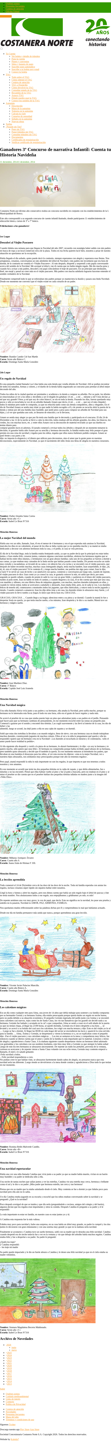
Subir (2, 1389)
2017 (9, 1373)
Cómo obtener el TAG (22, 80)
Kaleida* (15, 1439)
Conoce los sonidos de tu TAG (26, 100)
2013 (9, 1384)
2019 (9, 1368)
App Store (34, 1429)
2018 (9, 1371)
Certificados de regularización (25, 140)
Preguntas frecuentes (15, 6)
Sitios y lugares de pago (22, 64)
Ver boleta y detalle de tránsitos (26, 56)
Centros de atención (15, 9)
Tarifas (9, 124)
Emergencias (6, 16)
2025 (9, 1352)
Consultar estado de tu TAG (24, 90)
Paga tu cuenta (18, 59)
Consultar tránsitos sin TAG (24, 134)
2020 (9, 1365)
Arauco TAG (18, 95)
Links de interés (13, 1399)
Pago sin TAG (18, 129)
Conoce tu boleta (19, 72)
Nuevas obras (18, 121)
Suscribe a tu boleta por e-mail (25, 69)
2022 (9, 1360)
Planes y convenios (20, 61)
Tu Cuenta (10, 53)
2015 (9, 1379)
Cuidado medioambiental (17, 1396)
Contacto (10, 1401)
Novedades (11, 1412)
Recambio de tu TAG (21, 93)
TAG (8, 74)
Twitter (12, 1424)
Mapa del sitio (12, 1417)
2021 (9, 1363)
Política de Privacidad (16, 1404)
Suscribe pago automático (23, 66)
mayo (14, 1350)
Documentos (17, 137)
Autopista (10, 103)
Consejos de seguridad (22, 116)
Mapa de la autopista (21, 108)
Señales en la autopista (22, 119)
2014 (9, 1381)
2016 (9, 1376)
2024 (9, 1355)
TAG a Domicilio (20, 85)
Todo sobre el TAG (20, 77)
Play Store (24, 1429)
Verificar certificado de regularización (29, 142)
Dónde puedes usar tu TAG (24, 98)
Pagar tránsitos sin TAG (22, 132)
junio (14, 1347)
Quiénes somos (13, 3)
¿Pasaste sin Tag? (14, 126)
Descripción (17, 106)
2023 (9, 1358)
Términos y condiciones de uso (20, 1419)
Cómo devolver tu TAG (22, 87)
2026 (9, 1345)
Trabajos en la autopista (22, 111)
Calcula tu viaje (19, 113)
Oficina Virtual (12, 11)
